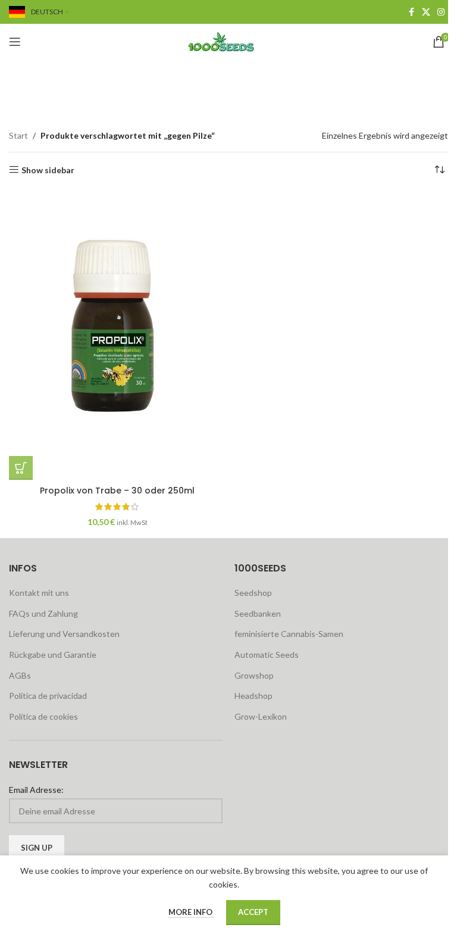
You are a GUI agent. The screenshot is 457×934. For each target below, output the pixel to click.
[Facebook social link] (411, 12)
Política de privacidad (48, 696)
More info (191, 912)
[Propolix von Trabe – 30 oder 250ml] (117, 335)
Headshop (253, 696)
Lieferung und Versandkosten (64, 634)
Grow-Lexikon (260, 716)
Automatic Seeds (266, 654)
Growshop (254, 675)
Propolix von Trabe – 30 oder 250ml (117, 490)
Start (18, 135)
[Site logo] (228, 41)
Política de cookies (43, 716)
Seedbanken (257, 613)
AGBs (20, 675)
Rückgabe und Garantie (52, 654)
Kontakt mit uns (39, 593)
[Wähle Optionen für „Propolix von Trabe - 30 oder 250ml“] (21, 468)
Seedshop (253, 593)
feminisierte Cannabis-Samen (288, 634)
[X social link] (426, 12)
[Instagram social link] (441, 12)
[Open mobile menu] (15, 42)
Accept (253, 912)
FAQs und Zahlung (43, 613)
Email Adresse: (36, 790)
